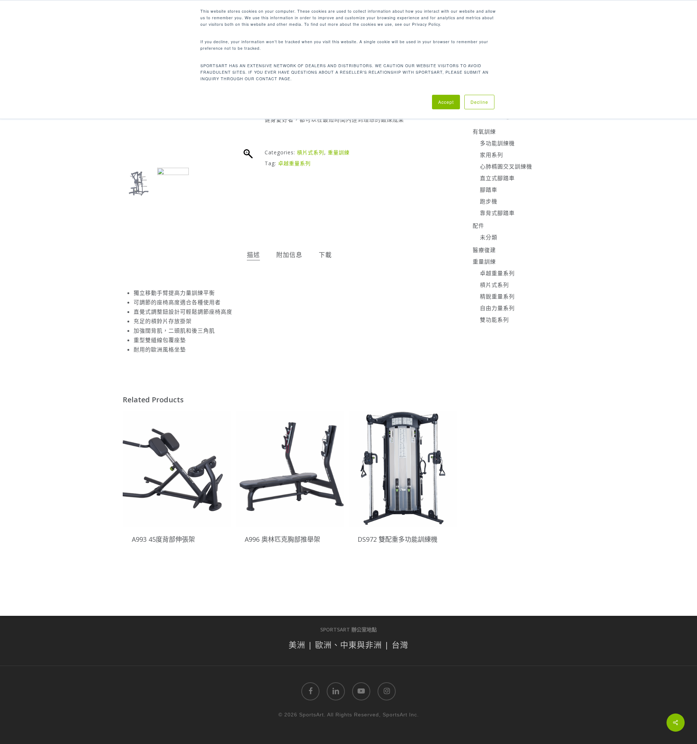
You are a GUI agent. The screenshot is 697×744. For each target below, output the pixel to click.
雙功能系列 (494, 319)
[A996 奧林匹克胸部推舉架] (290, 469)
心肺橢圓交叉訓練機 (506, 166)
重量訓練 (339, 152)
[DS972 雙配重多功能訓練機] (402, 469)
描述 (253, 255)
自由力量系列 (497, 308)
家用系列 (491, 154)
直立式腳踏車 (497, 178)
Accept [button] (446, 102)
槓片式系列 (310, 152)
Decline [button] (479, 102)
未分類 (488, 237)
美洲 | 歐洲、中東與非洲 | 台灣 (348, 644)
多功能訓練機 (497, 143)
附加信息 (289, 255)
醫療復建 (484, 249)
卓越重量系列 (294, 163)
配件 (478, 225)
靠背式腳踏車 (497, 212)
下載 (325, 255)
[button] (248, 120)
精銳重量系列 (497, 296)
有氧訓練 (484, 131)
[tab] (253, 255)
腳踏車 (488, 189)
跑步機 (488, 201)
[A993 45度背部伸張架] (177, 469)
